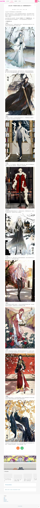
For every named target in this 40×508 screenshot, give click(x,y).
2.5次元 (19, 1)
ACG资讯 (7, 1)
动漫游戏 (15, 1)
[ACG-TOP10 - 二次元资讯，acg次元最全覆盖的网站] (2, 1)
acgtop (21, 9)
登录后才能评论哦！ (9, 484)
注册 (4, 497)
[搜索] (39, 1)
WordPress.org (6, 501)
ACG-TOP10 (20, 506)
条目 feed (5, 499)
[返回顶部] (39, 506)
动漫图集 (11, 1)
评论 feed (5, 500)
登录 (36, 1)
